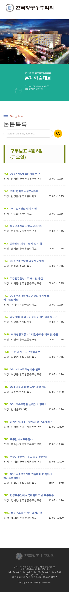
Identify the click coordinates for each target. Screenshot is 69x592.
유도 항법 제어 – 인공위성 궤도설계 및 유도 (34, 317)
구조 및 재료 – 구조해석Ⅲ (24, 191)
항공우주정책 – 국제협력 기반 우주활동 (32, 495)
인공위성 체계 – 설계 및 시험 (26, 243)
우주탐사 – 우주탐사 (21, 439)
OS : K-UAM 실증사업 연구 (25, 173)
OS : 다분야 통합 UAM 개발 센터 (28, 386)
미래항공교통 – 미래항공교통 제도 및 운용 (34, 334)
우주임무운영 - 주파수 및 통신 (26, 278)
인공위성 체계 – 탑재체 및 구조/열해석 (31, 421)
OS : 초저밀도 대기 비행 (23, 208)
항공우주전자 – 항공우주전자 (26, 226)
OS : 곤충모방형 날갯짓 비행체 (27, 261)
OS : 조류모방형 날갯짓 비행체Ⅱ (28, 404)
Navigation (16, 116)
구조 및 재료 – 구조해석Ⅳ (25, 352)
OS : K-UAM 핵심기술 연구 (25, 369)
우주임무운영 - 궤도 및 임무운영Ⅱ (28, 456)
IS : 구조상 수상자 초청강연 (26, 512)
